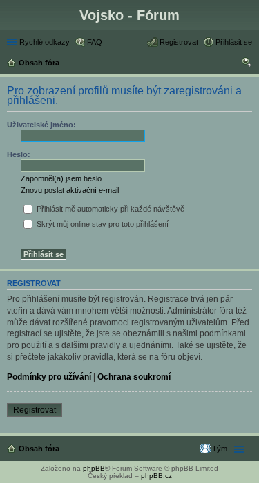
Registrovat (34, 410)
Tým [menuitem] (219, 448)
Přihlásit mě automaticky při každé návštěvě (109, 209)
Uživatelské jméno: (41, 125)
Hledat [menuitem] (247, 64)
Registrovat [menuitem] (179, 42)
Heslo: (18, 154)
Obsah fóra (39, 448)
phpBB (94, 468)
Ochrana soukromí (134, 377)
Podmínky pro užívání (49, 377)
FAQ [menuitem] (94, 42)
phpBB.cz (156, 476)
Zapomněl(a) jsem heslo (61, 178)
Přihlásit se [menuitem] (233, 42)
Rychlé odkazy (44, 42)
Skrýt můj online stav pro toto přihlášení (102, 224)
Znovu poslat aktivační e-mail (70, 190)
